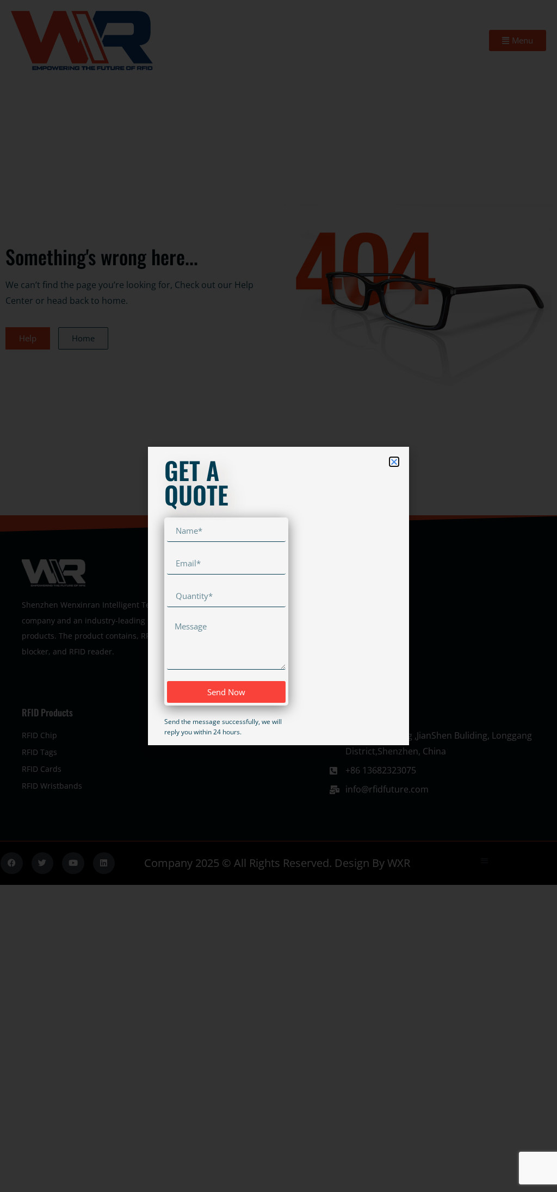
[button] (394, 462)
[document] (278, 596)
